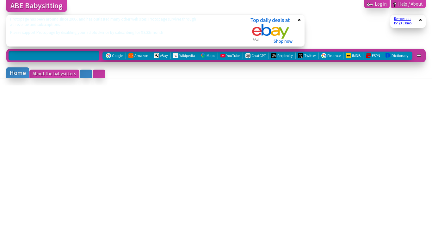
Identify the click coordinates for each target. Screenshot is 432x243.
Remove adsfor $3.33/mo (402, 20)
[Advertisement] (124, 30)
